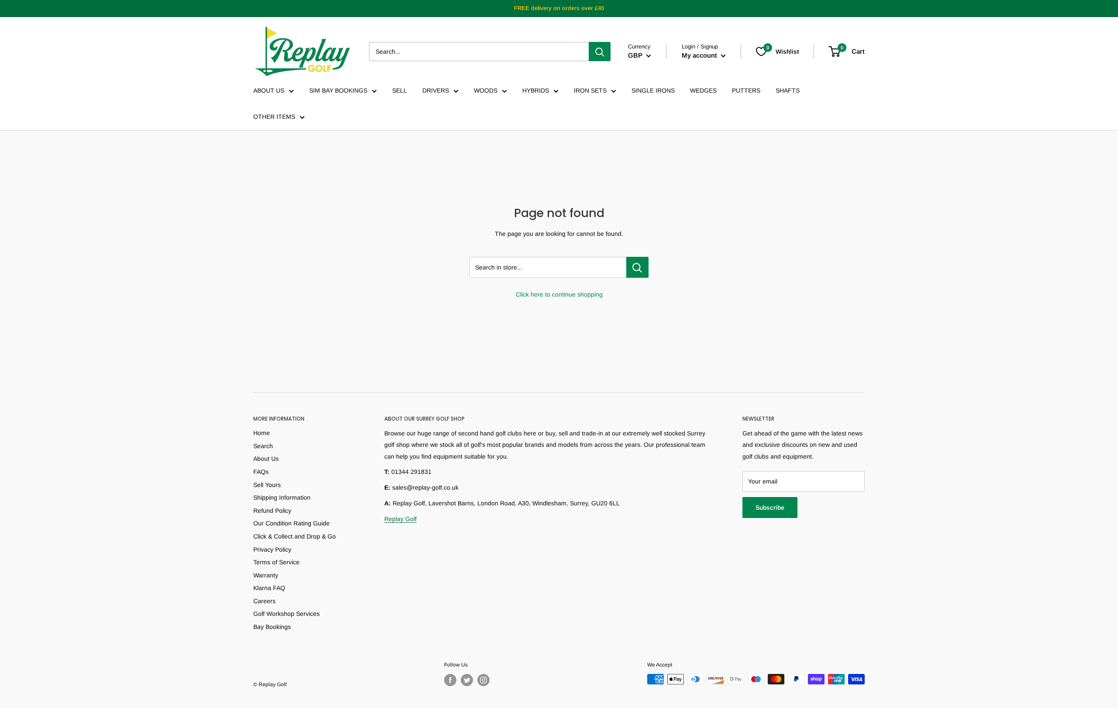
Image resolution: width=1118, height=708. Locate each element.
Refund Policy (272, 510)
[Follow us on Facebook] (450, 680)
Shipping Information (282, 497)
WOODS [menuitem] (485, 90)
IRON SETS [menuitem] (590, 90)
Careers (264, 600)
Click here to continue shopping (559, 294)
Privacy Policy (272, 549)
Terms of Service (276, 562)
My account (700, 55)
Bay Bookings (272, 626)
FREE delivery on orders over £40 (559, 8)
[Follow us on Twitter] (467, 680)
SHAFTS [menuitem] (788, 90)
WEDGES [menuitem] (703, 90)
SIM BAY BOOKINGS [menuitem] (338, 90)
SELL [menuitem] (399, 90)
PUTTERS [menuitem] (746, 90)
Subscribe (770, 507)
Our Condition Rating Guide (291, 523)
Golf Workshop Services (286, 613)
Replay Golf (400, 518)
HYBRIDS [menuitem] (535, 90)
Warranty (265, 575)
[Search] (600, 51)
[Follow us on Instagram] (483, 680)
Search (263, 445)
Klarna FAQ (269, 587)
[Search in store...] (637, 267)
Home (261, 432)
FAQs (261, 471)
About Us (266, 458)
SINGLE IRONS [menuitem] (653, 90)
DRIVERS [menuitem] (435, 90)
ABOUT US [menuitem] (268, 90)
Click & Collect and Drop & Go (294, 536)
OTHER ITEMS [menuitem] (274, 116)
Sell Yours (267, 484)
